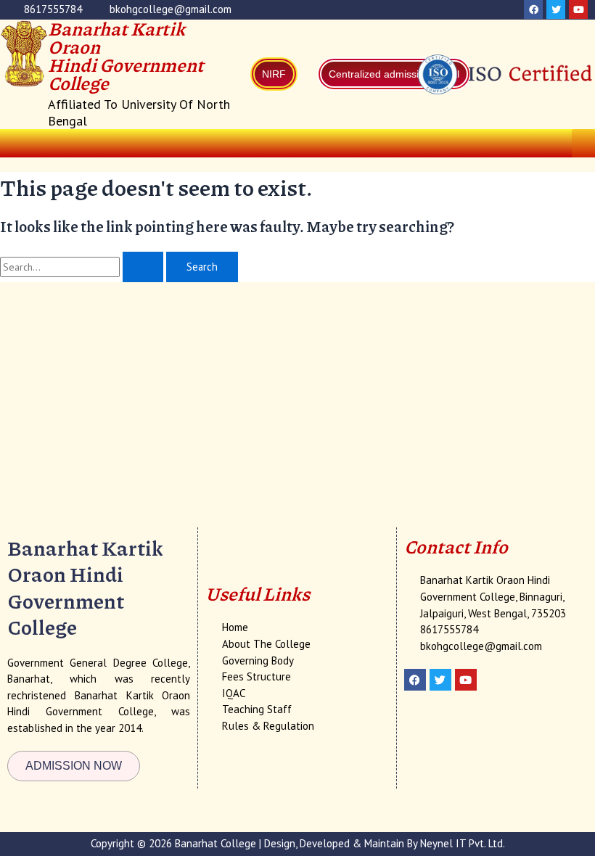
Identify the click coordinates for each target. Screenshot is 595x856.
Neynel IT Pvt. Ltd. (462, 843)
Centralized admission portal (394, 74)
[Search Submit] (143, 267)
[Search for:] (83, 266)
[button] (583, 143)
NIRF (274, 74)
